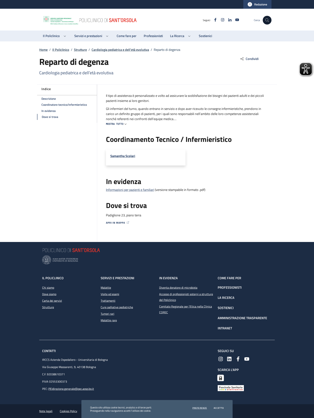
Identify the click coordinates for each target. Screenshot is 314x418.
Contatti (49, 350)
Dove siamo (49, 294)
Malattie (106, 287)
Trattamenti (108, 300)
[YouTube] (247, 358)
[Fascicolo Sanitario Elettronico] (231, 387)
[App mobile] (221, 377)
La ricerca (226, 297)
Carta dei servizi (52, 300)
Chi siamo (48, 287)
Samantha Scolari (122, 156)
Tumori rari (107, 314)
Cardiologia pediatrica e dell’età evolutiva (120, 49)
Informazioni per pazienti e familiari (130, 189)
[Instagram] (221, 358)
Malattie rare (109, 320)
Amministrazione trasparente (242, 318)
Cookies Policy (68, 411)
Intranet (225, 328)
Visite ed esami (110, 294)
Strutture (80, 49)
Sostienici (226, 307)
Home (43, 49)
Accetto (219, 408)
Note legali (46, 411)
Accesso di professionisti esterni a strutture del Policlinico (186, 297)
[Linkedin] (229, 358)
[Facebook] (238, 358)
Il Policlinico (60, 49)
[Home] (123, 20)
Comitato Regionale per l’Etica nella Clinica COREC (185, 309)
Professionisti (230, 287)
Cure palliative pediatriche (117, 307)
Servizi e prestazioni (117, 278)
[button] (257, 4)
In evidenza (168, 278)
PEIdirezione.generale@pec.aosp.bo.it (71, 389)
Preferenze (199, 408)
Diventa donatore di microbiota (178, 287)
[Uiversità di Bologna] (157, 259)
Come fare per (229, 278)
